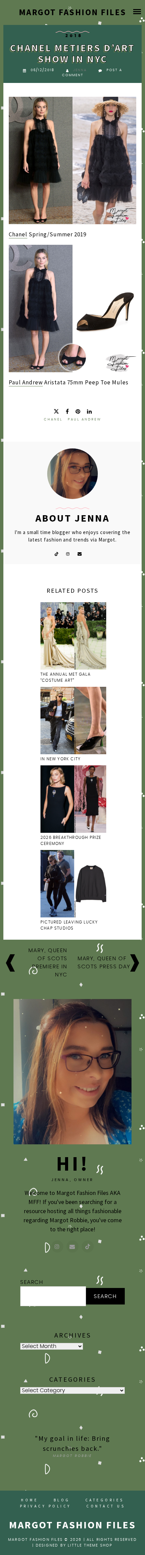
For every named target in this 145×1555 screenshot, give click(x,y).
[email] (80, 553)
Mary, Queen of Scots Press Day (104, 962)
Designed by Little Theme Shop (74, 1545)
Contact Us (105, 1506)
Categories (104, 1500)
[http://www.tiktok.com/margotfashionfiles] (88, 1246)
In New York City (61, 759)
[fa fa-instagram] (68, 553)
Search (32, 1282)
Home (29, 1500)
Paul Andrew (26, 382)
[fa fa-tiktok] (56, 553)
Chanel (18, 234)
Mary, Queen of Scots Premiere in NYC (47, 962)
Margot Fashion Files (72, 12)
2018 (74, 36)
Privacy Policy (45, 1506)
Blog (62, 1500)
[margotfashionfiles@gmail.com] (72, 1246)
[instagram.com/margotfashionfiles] (57, 1246)
